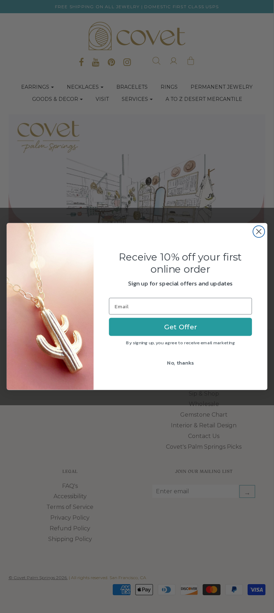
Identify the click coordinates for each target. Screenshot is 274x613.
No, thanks (180, 362)
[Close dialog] (259, 231)
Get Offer (180, 327)
